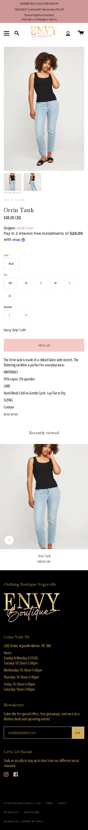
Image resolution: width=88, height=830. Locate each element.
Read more (11, 414)
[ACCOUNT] (68, 33)
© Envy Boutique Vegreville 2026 (22, 803)
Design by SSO (12, 821)
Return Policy (11, 812)
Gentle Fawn (25, 228)
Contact (62, 803)
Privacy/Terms (32, 812)
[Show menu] (7, 33)
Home (6, 200)
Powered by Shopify (32, 821)
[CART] (80, 33)
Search (49, 803)
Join (78, 732)
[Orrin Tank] (44, 496)
